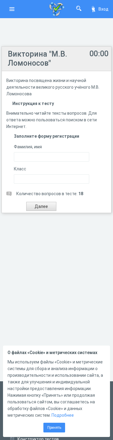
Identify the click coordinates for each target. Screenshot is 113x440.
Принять (54, 427)
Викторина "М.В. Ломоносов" (37, 58)
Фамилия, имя (28, 146)
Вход (103, 9)
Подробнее (63, 415)
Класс (20, 168)
